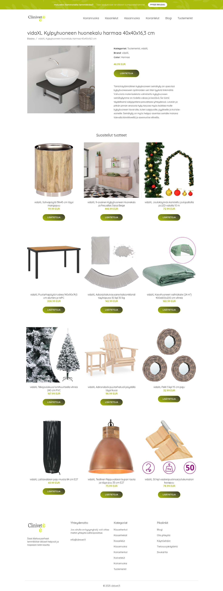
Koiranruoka (91, 18)
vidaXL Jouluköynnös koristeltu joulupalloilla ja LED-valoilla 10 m (169, 204)
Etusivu (31, 38)
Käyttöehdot (163, 540)
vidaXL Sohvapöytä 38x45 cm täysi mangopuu (53, 204)
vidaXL (144, 48)
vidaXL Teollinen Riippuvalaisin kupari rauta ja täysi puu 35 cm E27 (111, 481)
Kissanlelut (111, 18)
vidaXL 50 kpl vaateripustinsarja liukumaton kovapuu (169, 481)
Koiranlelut (152, 18)
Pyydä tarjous (157, 4)
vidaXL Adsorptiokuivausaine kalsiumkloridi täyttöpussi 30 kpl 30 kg (111, 296)
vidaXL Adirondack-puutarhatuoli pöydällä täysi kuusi (111, 389)
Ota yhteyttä (163, 535)
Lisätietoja (126, 73)
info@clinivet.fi (78, 539)
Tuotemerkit (185, 18)
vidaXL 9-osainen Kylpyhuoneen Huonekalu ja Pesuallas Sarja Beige (112, 204)
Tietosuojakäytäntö (167, 546)
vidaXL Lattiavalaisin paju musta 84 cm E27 (54, 479)
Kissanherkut (120, 529)
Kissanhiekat (120, 535)
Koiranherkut (120, 552)
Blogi (168, 18)
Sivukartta (162, 552)
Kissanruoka (132, 18)
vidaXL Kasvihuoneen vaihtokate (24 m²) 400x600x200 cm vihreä (169, 296)
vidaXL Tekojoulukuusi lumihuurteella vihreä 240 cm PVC (54, 389)
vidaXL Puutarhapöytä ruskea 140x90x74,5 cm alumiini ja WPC (53, 296)
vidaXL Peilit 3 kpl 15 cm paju (169, 387)
